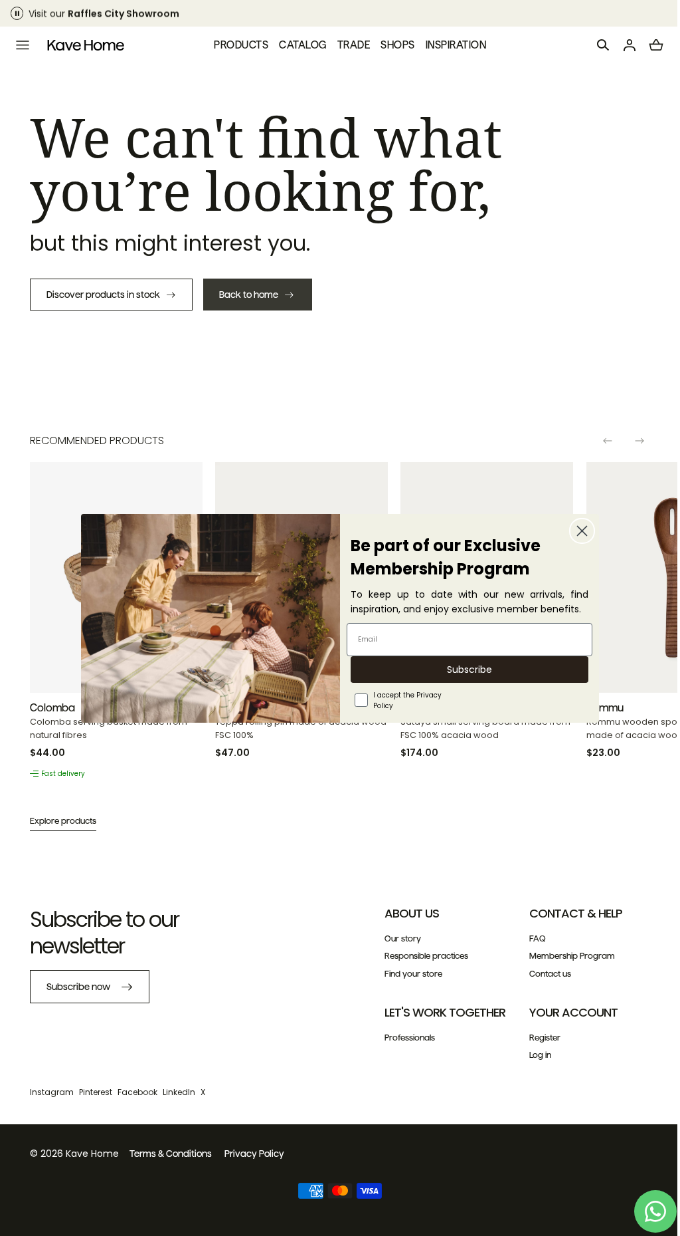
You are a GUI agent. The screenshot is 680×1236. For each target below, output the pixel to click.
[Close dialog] (577, 531)
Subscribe (464, 669)
